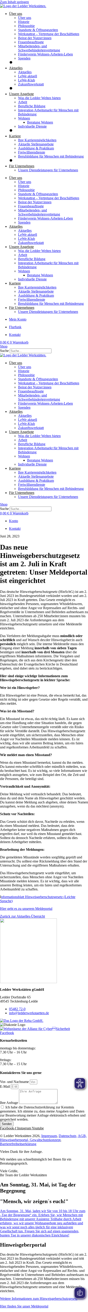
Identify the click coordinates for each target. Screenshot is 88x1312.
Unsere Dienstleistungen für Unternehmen (48, 170)
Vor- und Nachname (15, 1082)
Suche (4, 351)
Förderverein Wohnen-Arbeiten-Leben (45, 54)
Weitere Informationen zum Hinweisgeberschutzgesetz (38, 1299)
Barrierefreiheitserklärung (18, 1144)
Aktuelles (25, 72)
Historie (23, 22)
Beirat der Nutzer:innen (34, 38)
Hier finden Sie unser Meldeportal (24, 1306)
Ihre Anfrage (9, 1103)
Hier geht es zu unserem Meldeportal (26, 909)
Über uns (24, 18)
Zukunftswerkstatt (31, 84)
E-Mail (5, 1086)
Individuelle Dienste (32, 126)
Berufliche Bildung (31, 106)
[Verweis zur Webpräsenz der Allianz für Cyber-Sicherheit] (35, 1029)
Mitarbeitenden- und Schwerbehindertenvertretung (39, 48)
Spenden (24, 58)
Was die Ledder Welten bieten (39, 98)
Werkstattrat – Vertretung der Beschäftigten (48, 34)
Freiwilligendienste (31, 152)
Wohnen (24, 118)
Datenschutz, (68, 1136)
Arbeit (22, 102)
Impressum (49, 1136)
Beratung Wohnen (40, 122)
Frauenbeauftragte (31, 42)
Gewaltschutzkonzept (45, 1140)
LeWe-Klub (26, 80)
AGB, (82, 1136)
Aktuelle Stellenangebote (36, 144)
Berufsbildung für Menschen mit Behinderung (51, 156)
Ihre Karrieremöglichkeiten (37, 140)
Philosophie (26, 26)
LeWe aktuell (27, 76)
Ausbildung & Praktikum (36, 148)
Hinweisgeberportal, (15, 1140)
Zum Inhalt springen (14, 2)
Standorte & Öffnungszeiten (38, 30)
